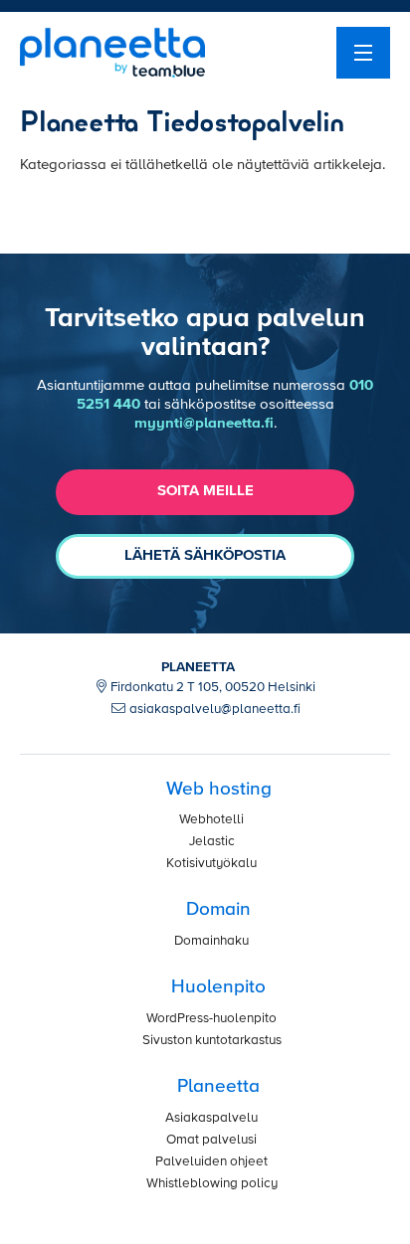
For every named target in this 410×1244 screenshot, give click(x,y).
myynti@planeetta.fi (204, 423)
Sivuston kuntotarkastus (212, 1040)
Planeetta (218, 1086)
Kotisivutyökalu (211, 863)
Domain (218, 909)
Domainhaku (211, 941)
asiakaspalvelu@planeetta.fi (215, 709)
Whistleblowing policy (212, 1183)
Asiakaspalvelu (211, 1118)
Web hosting (219, 789)
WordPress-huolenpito (211, 1018)
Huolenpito (218, 986)
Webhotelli (211, 819)
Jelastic (212, 841)
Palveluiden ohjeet (211, 1161)
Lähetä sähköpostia (205, 555)
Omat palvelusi (211, 1140)
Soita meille (205, 490)
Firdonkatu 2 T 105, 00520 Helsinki (212, 687)
